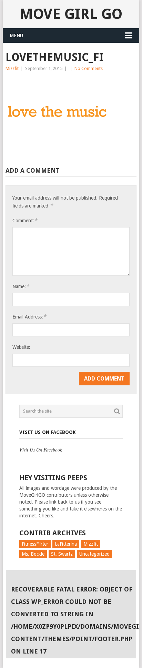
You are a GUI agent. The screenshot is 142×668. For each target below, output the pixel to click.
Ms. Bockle (33, 554)
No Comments (88, 68)
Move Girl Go (71, 14)
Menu (16, 35)
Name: (20, 286)
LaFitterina (66, 544)
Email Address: (29, 316)
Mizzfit (12, 68)
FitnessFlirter (35, 544)
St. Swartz (62, 554)
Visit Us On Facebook (47, 432)
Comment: (24, 220)
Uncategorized (94, 554)
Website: (21, 347)
